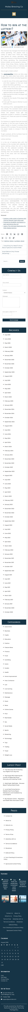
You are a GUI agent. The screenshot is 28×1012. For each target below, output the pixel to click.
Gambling (8, 660)
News (6, 705)
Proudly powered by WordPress (14, 1006)
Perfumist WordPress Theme (13, 1008)
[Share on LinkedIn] (14, 234)
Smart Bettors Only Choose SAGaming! (10, 252)
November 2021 (9, 562)
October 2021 (9, 566)
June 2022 (8, 533)
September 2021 (9, 570)
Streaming (8, 734)
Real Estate (8, 717)
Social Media (8, 726)
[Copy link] (13, 237)
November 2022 (9, 512)
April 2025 (8, 392)
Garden (7, 668)
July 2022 (7, 529)
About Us (8, 820)
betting (6, 241)
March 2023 (8, 496)
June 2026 (8, 339)
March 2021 (8, 595)
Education (8, 639)
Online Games (9, 709)
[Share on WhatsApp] (18, 234)
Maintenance (8, 693)
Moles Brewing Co (14, 6)
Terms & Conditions (11, 843)
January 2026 (9, 355)
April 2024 (8, 442)
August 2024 (8, 426)
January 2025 (9, 405)
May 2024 (7, 438)
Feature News (9, 647)
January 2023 (9, 504)
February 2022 (9, 550)
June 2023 (8, 483)
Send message (14, 320)
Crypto (7, 635)
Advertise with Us (11, 839)
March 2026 (8, 347)
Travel (6, 751)
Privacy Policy (10, 829)
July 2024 (7, 430)
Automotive (8, 626)
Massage (7, 697)
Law (6, 684)
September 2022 (9, 521)
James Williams (6, 47)
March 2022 (8, 546)
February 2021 (9, 599)
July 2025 (7, 380)
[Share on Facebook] (7, 234)
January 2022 (9, 554)
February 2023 (9, 500)
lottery (12, 241)
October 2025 (9, 368)
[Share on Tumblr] (6, 237)
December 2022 (9, 508)
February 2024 (9, 450)
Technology (8, 738)
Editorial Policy (10, 853)
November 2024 (9, 413)
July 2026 (7, 335)
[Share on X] (10, 234)
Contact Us (9, 816)
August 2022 (8, 525)
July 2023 (7, 479)
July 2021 (7, 579)
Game (6, 664)
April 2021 (7, 591)
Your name (6, 275)
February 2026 (9, 351)
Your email (6, 282)
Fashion (7, 643)
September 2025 (9, 372)
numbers (17, 241)
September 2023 (9, 471)
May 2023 (7, 488)
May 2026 (7, 343)
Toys (6, 742)
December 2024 (9, 409)
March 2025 (8, 397)
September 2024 (10, 421)
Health (7, 672)
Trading (7, 746)
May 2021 (7, 587)
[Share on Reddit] (2, 237)
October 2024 (9, 417)
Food (6, 655)
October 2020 (9, 612)
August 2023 (8, 475)
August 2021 (8, 575)
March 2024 (8, 446)
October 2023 (9, 467)
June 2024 (8, 434)
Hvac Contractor (9, 680)
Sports (7, 730)
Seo (6, 722)
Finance (7, 651)
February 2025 (9, 401)
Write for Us (9, 825)
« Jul (2, 965)
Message (5, 296)
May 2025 (7, 388)
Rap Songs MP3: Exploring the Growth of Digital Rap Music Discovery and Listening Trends (12, 777)
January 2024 (9, 455)
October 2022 (9, 517)
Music (6, 701)
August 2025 (8, 376)
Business (7, 631)
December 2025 (9, 359)
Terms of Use (9, 834)
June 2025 (8, 384)
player (22, 241)
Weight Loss (8, 755)
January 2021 (8, 604)
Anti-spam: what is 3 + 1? (10, 311)
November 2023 (9, 463)
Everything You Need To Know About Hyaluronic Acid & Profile (12, 246)
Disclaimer (9, 848)
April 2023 (8, 492)
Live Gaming (8, 689)
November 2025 (9, 364)
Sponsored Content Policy (13, 864)
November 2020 (9, 608)
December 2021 (9, 558)
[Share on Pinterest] (22, 234)
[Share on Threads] (9, 237)
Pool (6, 713)
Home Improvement (11, 676)
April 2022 (8, 541)
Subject (5, 290)
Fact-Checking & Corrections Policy (13, 927)
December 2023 (9, 459)
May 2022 (7, 537)
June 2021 (8, 583)
